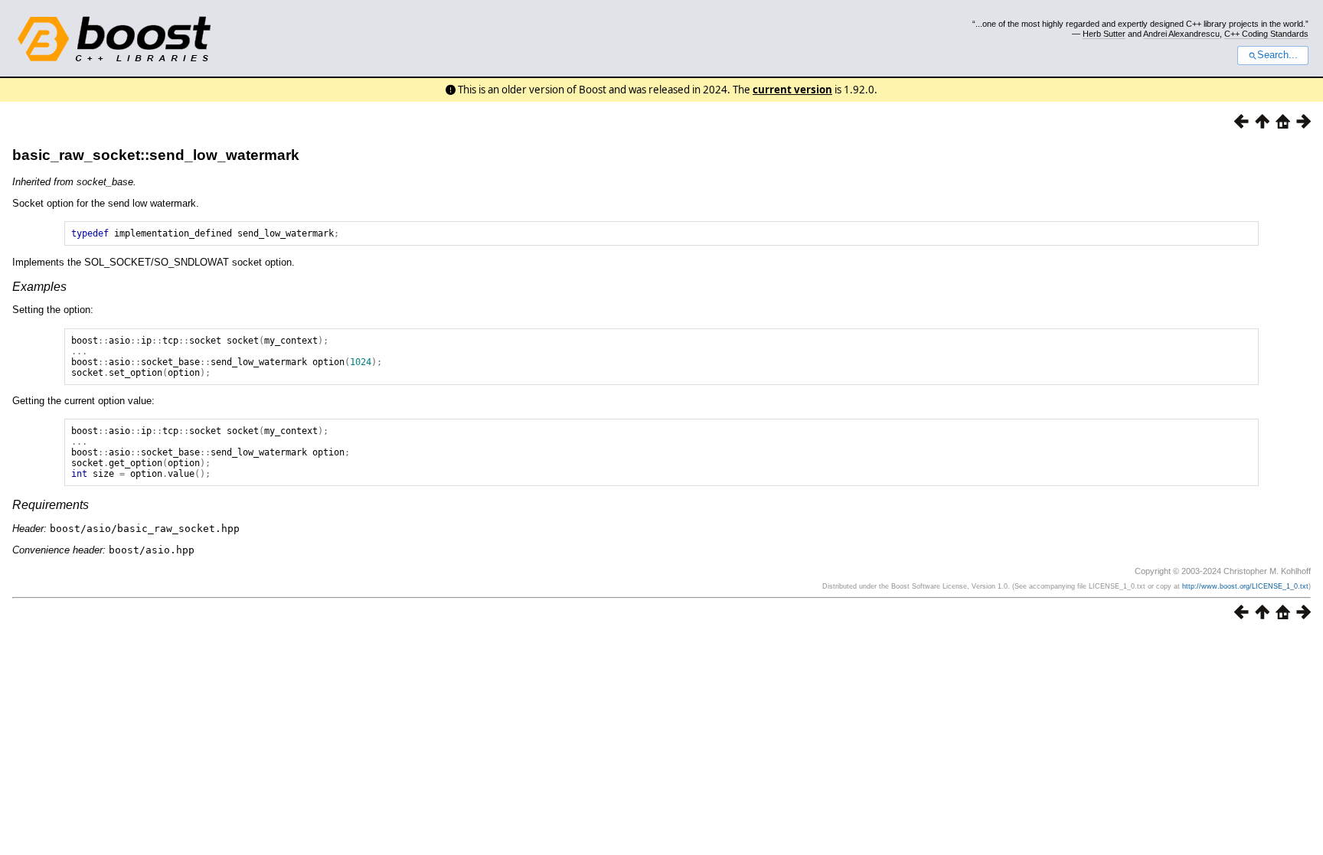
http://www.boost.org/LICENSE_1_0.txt (1245, 586)
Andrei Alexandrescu (1181, 33)
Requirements (50, 504)
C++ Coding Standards (1266, 33)
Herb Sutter (1104, 33)
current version (792, 89)
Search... (1277, 55)
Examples (39, 286)
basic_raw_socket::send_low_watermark (155, 155)
